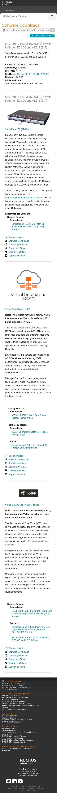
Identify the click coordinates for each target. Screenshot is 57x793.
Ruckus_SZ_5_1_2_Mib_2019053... (34, 74)
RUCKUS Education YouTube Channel (17, 740)
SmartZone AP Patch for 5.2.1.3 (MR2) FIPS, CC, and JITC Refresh (30, 638)
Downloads (9, 10)
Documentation (15, 237)
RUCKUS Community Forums (14, 736)
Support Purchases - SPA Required (16, 704)
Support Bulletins (16, 256)
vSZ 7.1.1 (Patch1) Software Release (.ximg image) (30, 433)
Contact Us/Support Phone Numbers (16, 749)
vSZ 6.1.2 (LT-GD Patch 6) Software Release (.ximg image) (29, 416)
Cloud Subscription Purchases (14, 709)
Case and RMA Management (13, 702)
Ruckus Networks (28, 769)
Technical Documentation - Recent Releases (20, 732)
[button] (52, 16)
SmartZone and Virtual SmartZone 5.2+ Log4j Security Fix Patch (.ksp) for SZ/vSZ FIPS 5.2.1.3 (31, 629)
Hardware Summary (10, 700)
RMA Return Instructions (12, 722)
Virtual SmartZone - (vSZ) (17, 309)
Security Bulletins (17, 252)
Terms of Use (12, 788)
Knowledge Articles (17, 244)
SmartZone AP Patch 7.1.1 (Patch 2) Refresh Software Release (29, 446)
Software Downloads (18, 241)
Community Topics (17, 248)
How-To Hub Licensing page (13, 683)
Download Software (43, 35)
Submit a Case (8, 708)
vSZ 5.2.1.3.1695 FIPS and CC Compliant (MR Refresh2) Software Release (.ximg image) (32, 613)
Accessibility (37, 788)
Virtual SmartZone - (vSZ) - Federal (22, 504)
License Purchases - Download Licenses (18, 687)
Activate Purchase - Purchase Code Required (20, 705)
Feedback (6, 751)
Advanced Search (9, 728)
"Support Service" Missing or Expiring (17, 720)
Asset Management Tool (11, 696)
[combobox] (24, 16)
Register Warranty (9, 716)
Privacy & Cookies (25, 788)
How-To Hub (7, 734)
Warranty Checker (9, 718)
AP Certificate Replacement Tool (15, 698)
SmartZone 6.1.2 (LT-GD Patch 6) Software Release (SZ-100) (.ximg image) (28, 226)
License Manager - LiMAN (12, 685)
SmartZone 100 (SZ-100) (17, 129)
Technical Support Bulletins (13, 738)
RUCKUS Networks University (14, 742)
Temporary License (10, 689)
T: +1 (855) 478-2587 (28, 775)
